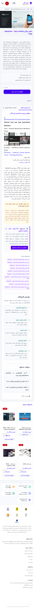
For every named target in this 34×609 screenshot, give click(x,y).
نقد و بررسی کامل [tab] (25, 108)
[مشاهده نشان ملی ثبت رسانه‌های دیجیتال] (17, 515)
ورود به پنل (30, 573)
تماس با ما (30, 562)
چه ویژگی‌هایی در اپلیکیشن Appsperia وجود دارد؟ (17, 374)
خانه (31, 9)
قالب (28, 9)
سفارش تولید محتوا (29, 554)
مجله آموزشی (30, 556)
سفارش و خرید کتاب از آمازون (19, 247)
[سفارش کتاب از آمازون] (7, 3)
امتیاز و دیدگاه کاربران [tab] (9, 108)
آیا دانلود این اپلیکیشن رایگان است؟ (16, 381)
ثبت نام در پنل (30, 570)
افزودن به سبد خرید (17, 92)
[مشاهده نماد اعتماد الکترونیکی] (26, 515)
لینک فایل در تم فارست (24, 162)
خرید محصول (25, 434)
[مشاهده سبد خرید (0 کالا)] (2, 3)
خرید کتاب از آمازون (29, 551)
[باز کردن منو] (15, 3)
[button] (31, 14)
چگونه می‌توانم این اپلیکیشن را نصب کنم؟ (17, 388)
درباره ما (31, 559)
